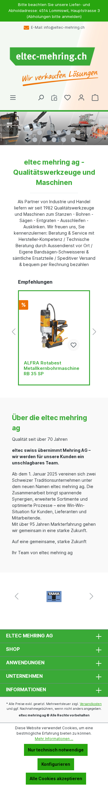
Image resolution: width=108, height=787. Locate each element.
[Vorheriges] (4, 128)
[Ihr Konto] (81, 97)
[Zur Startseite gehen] (54, 67)
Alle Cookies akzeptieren (56, 778)
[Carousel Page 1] (30, 132)
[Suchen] (41, 97)
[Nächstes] (103, 128)
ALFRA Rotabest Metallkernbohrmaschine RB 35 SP (51, 368)
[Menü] (13, 97)
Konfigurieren (55, 764)
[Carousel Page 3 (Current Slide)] (49, 132)
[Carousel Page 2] (39, 132)
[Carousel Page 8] (44, 139)
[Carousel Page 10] (63, 139)
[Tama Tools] (54, 596)
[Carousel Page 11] (73, 139)
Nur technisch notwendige (56, 749)
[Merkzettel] (67, 97)
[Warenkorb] (95, 97)
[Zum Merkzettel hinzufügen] (74, 345)
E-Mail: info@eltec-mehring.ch (57, 27)
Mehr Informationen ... (54, 738)
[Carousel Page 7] (34, 139)
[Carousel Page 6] (78, 132)
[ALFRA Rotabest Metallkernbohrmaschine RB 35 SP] (54, 326)
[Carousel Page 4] (58, 132)
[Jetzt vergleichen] (54, 97)
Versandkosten (91, 704)
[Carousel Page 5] (68, 132)
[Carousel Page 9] (54, 139)
